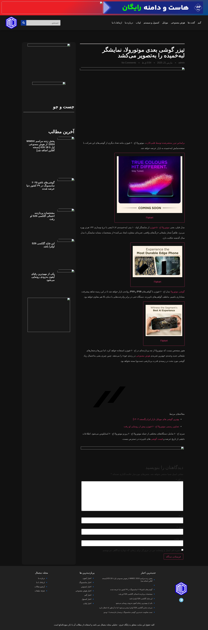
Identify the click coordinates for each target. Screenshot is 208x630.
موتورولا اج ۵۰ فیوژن (160, 227)
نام (181, 516)
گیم (199, 22)
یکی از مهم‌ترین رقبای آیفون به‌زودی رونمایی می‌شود (43, 276)
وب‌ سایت (178, 539)
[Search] (23, 23)
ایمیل (180, 527)
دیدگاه (179, 480)
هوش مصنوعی (178, 22)
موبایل (165, 22)
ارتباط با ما (117, 22)
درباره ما (129, 22)
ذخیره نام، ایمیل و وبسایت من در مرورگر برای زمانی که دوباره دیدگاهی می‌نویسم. (141, 550)
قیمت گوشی (157, 439)
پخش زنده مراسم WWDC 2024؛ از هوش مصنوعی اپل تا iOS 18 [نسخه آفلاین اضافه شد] (40, 146)
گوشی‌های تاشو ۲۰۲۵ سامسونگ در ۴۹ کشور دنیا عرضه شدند (40, 185)
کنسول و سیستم (151, 22)
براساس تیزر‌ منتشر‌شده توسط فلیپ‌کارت (165, 143)
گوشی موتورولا (178, 291)
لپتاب (138, 22)
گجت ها (191, 22)
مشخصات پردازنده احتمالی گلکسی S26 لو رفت (42, 216)
